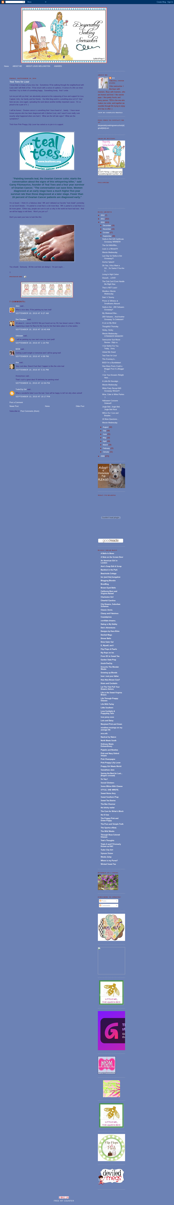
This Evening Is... (109, 359)
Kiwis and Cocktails (109, 683)
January (106, 452)
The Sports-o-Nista (108, 828)
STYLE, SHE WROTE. (110, 790)
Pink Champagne (108, 759)
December (107, 225)
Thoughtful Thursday (110, 326)
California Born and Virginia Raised (109, 592)
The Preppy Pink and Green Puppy (109, 819)
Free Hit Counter (64, 1201)
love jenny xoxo (107, 717)
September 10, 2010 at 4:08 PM (32, 356)
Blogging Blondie (108, 581)
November (107, 229)
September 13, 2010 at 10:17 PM (33, 397)
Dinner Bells (106, 638)
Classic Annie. (107, 610)
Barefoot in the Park (109, 570)
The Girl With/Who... (110, 245)
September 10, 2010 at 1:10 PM (32, 343)
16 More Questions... (110, 419)
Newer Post (14, 406)
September (107, 236)
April (105, 441)
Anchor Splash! (108, 262)
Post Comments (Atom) (30, 411)
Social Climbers (107, 783)
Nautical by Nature (108, 737)
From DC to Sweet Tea (110, 656)
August (106, 427)
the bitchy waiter (108, 808)
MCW (18, 349)
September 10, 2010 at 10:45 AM (33, 329)
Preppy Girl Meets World (111, 766)
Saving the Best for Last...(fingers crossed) (111, 774)
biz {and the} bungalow (110, 577)
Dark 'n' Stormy (108, 297)
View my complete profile (110, 113)
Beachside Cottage (108, 573)
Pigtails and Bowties (109, 750)
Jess (17, 306)
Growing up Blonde (109, 673)
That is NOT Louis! (109, 288)
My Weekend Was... (110, 313)
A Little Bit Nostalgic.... (111, 381)
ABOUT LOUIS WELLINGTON (38, 66)
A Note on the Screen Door (112, 557)
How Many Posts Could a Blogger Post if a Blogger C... (113, 368)
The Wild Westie (107, 831)
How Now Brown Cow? (110, 680)
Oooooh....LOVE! (109, 278)
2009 (103, 456)
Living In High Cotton (110, 274)
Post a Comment (16, 402)
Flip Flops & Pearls (109, 649)
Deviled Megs (106, 635)
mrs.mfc (104, 733)
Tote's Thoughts (107, 840)
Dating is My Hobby (109, 624)
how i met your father (110, 676)
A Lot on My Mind (109, 323)
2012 (103, 215)
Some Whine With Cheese (111, 786)
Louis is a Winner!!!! (110, 249)
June (105, 434)
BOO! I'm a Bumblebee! (111, 363)
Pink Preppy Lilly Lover (111, 763)
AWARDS (58, 66)
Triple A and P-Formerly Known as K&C (111, 845)
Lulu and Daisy (107, 721)
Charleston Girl (107, 597)
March (105, 445)
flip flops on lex (107, 653)
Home (6, 66)
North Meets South (108, 741)
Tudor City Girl (107, 850)
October (106, 233)
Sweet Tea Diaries (108, 801)
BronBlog (105, 584)
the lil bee (105, 815)
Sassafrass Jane (107, 770)
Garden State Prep (108, 660)
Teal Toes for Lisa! (19, 81)
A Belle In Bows (107, 553)
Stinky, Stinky (107, 330)
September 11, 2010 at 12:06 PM (33, 383)
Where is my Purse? (109, 861)
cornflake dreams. (108, 621)
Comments (105, 905)
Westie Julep (106, 857)
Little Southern (107, 708)
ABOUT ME (17, 66)
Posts (103, 901)
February (106, 448)
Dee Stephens (21, 319)
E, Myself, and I (107, 645)
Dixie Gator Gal (107, 642)
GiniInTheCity (106, 663)
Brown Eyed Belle (108, 588)
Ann (17, 362)
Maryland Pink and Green (111, 724)
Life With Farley (107, 704)
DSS (113, 78)
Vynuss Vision (107, 853)
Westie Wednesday (109, 252)
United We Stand (109, 352)
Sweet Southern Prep (110, 797)
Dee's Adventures (108, 628)
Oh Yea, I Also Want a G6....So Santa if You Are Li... (113, 268)
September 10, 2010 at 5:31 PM (32, 370)
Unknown (19, 336)
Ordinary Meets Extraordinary (107, 745)
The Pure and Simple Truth (112, 824)
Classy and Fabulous (109, 613)
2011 (103, 219)
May (105, 438)
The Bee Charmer (108, 804)
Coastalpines (106, 617)
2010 (103, 222)
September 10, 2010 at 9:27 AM (32, 313)
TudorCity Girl (21, 389)
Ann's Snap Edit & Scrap (111, 566)
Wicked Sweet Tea (108, 864)
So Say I (104, 779)
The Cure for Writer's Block (112, 811)
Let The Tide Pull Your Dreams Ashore (110, 688)
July (105, 431)
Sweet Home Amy (108, 793)
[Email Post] (25, 277)
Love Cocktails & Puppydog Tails (108, 712)
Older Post (80, 406)
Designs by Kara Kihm (110, 631)
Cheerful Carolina (108, 601)
